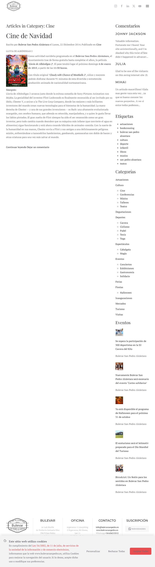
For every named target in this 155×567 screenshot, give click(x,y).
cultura (124, 140)
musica (124, 155)
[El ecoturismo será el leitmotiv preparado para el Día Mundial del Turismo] (119, 434)
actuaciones (126, 124)
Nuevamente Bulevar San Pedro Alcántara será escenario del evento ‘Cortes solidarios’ (132, 379)
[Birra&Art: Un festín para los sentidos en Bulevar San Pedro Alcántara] (119, 468)
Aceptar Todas (140, 551)
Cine (98, 44)
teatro (123, 163)
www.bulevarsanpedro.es (107, 530)
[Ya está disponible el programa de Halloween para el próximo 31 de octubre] (119, 400)
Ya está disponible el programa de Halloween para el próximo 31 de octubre (132, 413)
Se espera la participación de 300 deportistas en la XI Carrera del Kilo (130, 345)
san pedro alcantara (130, 159)
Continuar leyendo (16, 147)
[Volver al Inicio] (13, 6)
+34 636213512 (112, 533)
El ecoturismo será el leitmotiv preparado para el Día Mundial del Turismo (131, 447)
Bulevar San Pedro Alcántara (33, 44)
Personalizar (93, 551)
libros (123, 151)
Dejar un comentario (38, 147)
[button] (147, 6)
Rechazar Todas (116, 551)
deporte (124, 143)
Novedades (139, 529)
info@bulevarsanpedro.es (107, 527)
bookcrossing (127, 128)
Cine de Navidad (29, 35)
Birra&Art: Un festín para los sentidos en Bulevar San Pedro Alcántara (131, 481)
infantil (124, 147)
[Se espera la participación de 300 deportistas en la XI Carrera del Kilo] (119, 332)
